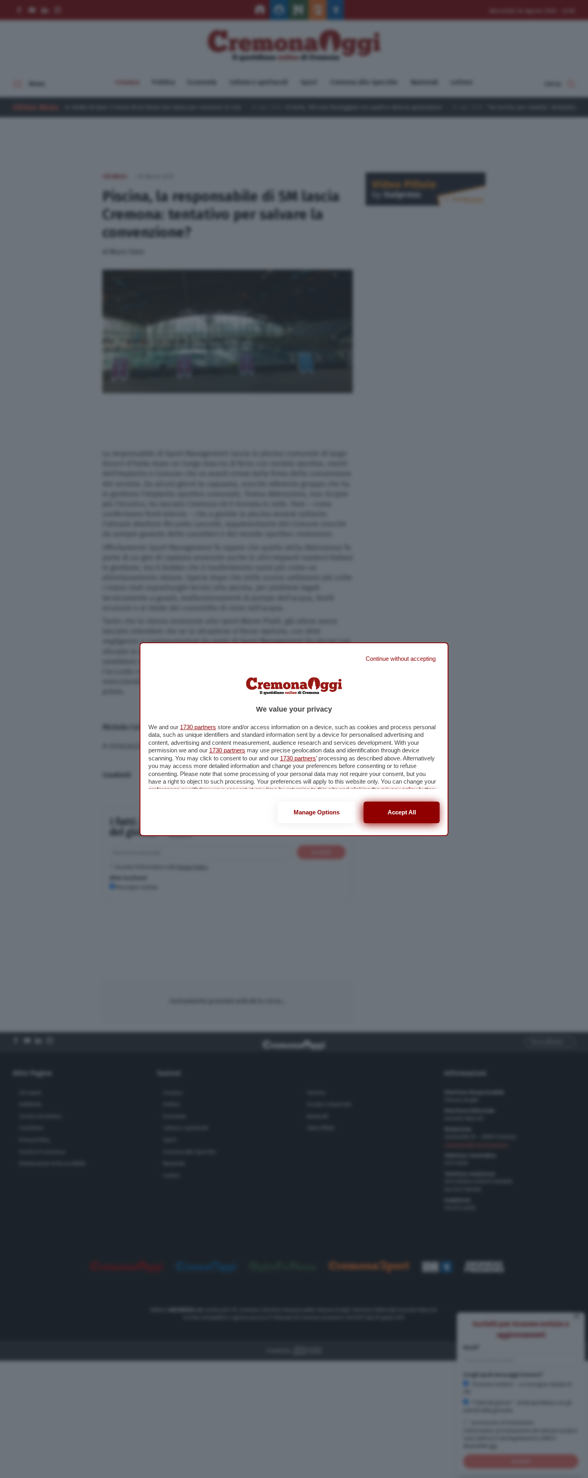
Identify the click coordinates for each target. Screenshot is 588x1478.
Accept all (402, 812)
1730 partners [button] (198, 727)
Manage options (317, 812)
